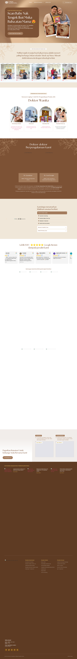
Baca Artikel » (15, 471)
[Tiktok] (9, 650)
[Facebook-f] (6, 650)
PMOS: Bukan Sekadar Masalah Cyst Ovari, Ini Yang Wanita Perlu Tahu (66, 470)
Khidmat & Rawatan (38, 2)
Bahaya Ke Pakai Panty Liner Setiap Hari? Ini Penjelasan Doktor (42, 470)
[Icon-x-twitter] (17, 650)
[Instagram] (14, 650)
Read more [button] (8, 262)
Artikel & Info (48, 2)
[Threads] (12, 650)
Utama (30, 2)
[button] (6, 219)
